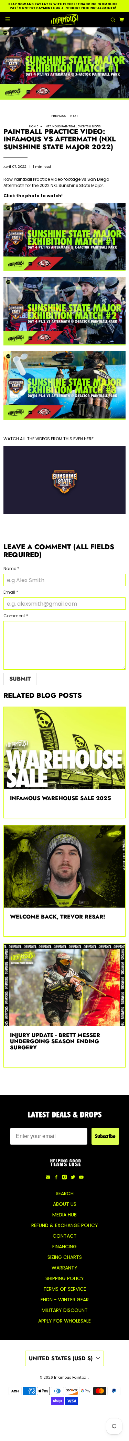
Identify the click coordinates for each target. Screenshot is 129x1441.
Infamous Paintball (71, 1377)
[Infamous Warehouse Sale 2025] (64, 748)
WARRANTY (64, 1267)
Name (11, 568)
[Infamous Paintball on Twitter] (73, 1177)
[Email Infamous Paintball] (47, 1177)
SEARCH (65, 1193)
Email (10, 592)
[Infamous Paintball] (64, 20)
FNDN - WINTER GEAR (65, 1299)
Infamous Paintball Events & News (72, 126)
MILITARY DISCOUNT (65, 1310)
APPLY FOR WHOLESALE (64, 1320)
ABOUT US (64, 1204)
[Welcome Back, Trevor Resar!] (64, 866)
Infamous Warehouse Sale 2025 (60, 798)
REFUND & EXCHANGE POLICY (64, 1225)
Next (74, 115)
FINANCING (64, 1246)
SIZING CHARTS (64, 1257)
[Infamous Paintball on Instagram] (64, 1177)
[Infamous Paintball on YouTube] (81, 1177)
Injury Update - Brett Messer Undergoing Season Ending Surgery (55, 1041)
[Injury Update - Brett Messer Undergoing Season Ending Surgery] (64, 985)
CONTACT (65, 1236)
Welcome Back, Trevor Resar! (57, 917)
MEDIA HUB (64, 1214)
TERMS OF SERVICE (64, 1289)
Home (33, 126)
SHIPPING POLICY (64, 1278)
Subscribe (105, 1136)
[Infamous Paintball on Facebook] (56, 1177)
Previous (58, 115)
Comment (15, 616)
